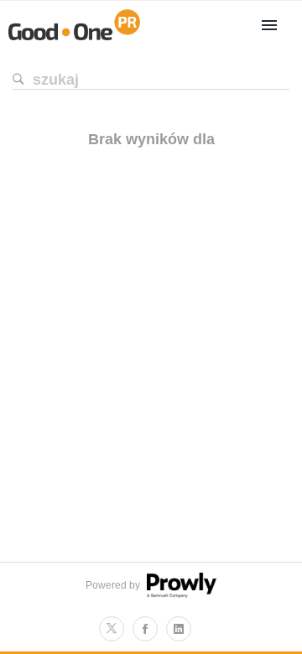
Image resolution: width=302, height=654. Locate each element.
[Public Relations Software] (179, 594)
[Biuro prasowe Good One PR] (74, 40)
